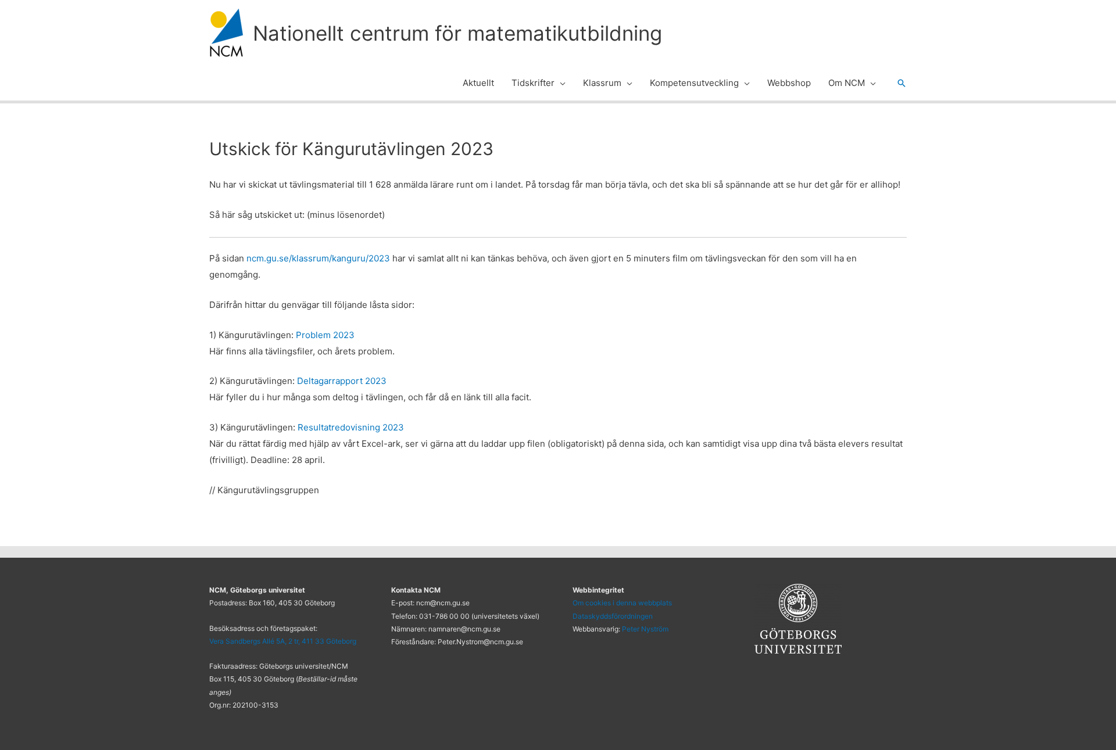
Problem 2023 (325, 334)
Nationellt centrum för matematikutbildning (457, 33)
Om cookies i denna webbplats (622, 602)
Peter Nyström (645, 629)
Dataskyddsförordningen (613, 616)
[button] (560, 83)
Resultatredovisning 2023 (351, 427)
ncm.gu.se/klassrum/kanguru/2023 (318, 258)
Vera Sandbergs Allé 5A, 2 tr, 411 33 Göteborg (282, 641)
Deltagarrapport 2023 (342, 380)
